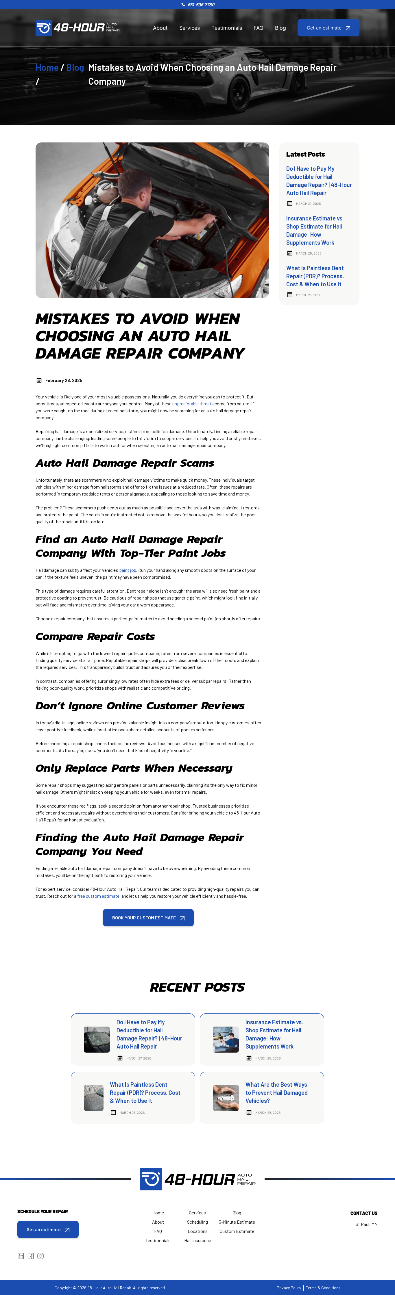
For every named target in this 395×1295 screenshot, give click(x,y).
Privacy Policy (289, 1287)
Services (189, 28)
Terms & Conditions (323, 1287)
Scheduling (197, 1222)
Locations (198, 1231)
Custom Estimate (237, 1231)
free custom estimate (98, 896)
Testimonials (226, 28)
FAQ (258, 28)
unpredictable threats (193, 403)
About (160, 28)
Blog (280, 28)
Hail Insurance (197, 1240)
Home (47, 67)
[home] (78, 28)
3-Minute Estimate (237, 1222)
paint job (127, 570)
